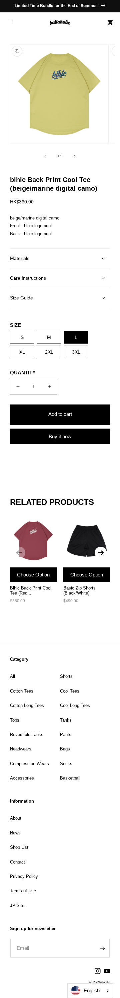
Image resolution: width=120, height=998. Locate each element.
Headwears (20, 748)
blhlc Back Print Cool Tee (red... (30, 590)
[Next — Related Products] (101, 553)
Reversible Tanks (26, 734)
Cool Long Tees (75, 705)
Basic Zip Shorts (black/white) (79, 590)
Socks (66, 763)
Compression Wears (29, 763)
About (15, 818)
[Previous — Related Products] (19, 553)
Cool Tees (69, 691)
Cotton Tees (21, 691)
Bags (65, 748)
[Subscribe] (102, 948)
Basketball (70, 778)
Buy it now (60, 436)
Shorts (66, 676)
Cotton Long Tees (27, 705)
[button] (10, 22)
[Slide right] (74, 156)
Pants (65, 734)
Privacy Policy (24, 876)
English (92, 990)
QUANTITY (23, 372)
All (12, 676)
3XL (76, 352)
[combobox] (90, 990)
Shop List (19, 847)
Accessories (22, 778)
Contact (17, 862)
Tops (14, 720)
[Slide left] (45, 156)
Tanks (66, 720)
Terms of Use (23, 890)
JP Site (17, 905)
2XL (49, 352)
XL (22, 352)
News (15, 832)
